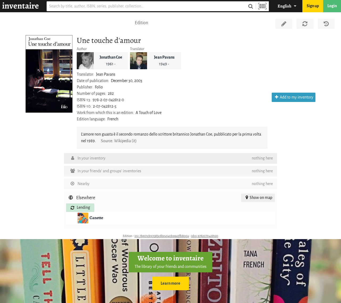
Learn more (170, 283)
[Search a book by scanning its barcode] (262, 6)
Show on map (261, 197)
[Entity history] (326, 24)
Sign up (313, 6)
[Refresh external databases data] (305, 24)
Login (332, 6)
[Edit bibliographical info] (283, 24)
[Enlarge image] (49, 73)
